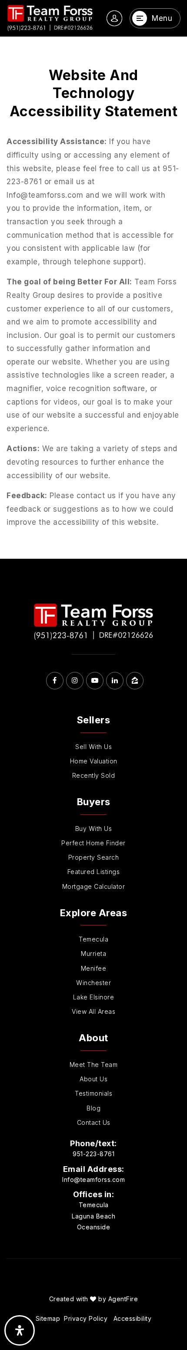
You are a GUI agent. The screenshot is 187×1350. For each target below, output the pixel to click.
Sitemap (48, 1318)
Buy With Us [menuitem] (93, 828)
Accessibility (133, 1318)
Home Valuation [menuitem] (93, 761)
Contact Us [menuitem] (93, 1122)
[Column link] (50, 18)
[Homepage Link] (93, 621)
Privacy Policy (85, 1318)
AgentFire (123, 1299)
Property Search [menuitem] (93, 857)
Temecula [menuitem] (93, 939)
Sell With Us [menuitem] (93, 746)
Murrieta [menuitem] (93, 953)
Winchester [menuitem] (93, 982)
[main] (93, 298)
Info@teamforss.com (93, 1179)
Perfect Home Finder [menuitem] (93, 843)
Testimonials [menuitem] (93, 1093)
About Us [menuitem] (93, 1079)
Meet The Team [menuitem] (94, 1064)
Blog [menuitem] (93, 1108)
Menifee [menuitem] (94, 968)
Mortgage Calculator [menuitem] (93, 886)
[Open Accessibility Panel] (19, 1330)
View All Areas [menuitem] (93, 1011)
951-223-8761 (93, 1154)
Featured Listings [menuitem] (93, 871)
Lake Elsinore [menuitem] (93, 997)
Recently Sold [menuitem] (93, 775)
